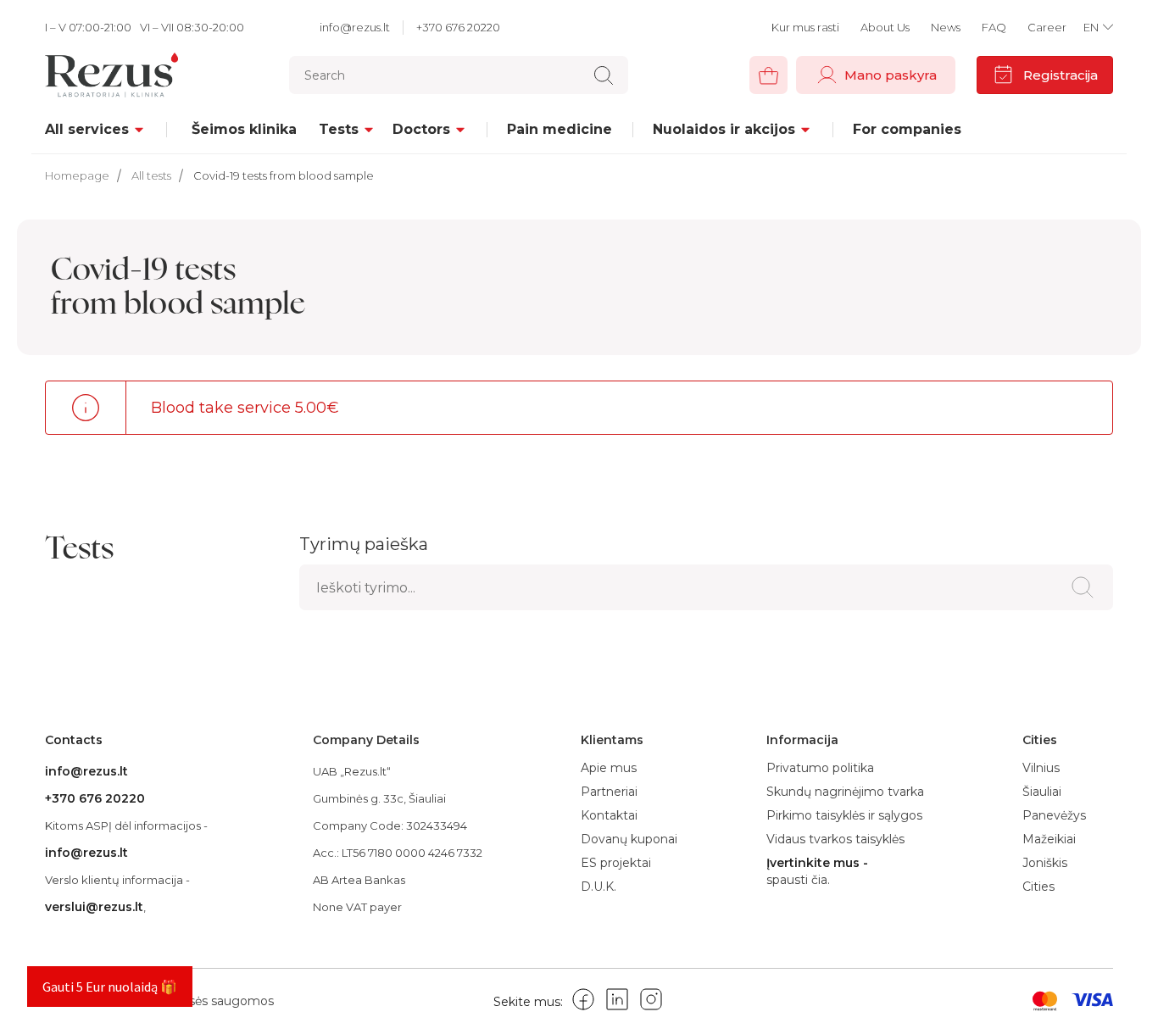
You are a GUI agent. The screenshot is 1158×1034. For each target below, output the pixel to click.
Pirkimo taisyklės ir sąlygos (844, 815)
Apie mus (609, 768)
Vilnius (1041, 768)
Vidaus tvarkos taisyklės (835, 839)
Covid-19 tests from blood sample (283, 175)
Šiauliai (1041, 791)
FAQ (994, 27)
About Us (885, 27)
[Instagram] (651, 1002)
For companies (907, 129)
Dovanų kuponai (629, 839)
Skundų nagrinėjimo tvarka (845, 791)
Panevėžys (1054, 815)
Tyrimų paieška (363, 544)
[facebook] (583, 1002)
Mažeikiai (1049, 839)
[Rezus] (116, 75)
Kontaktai (609, 815)
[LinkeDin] (617, 1002)
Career (1046, 27)
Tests (339, 129)
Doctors (421, 129)
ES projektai (616, 862)
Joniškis (1044, 862)
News (945, 27)
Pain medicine (559, 129)
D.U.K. (598, 886)
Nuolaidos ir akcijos (724, 129)
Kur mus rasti (805, 27)
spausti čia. (798, 880)
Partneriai (609, 791)
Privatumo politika (820, 768)
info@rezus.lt (355, 27)
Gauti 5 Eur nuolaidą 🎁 (109, 986)
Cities (1038, 886)
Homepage (77, 175)
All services (87, 129)
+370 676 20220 (458, 27)
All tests (151, 175)
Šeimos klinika (244, 129)
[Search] (603, 75)
